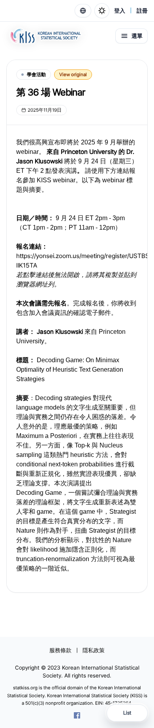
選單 (137, 36)
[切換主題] (101, 10)
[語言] (83, 10)
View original (73, 74)
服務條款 (60, 650)
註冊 (142, 10)
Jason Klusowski (60, 331)
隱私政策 (94, 650)
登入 (119, 10)
